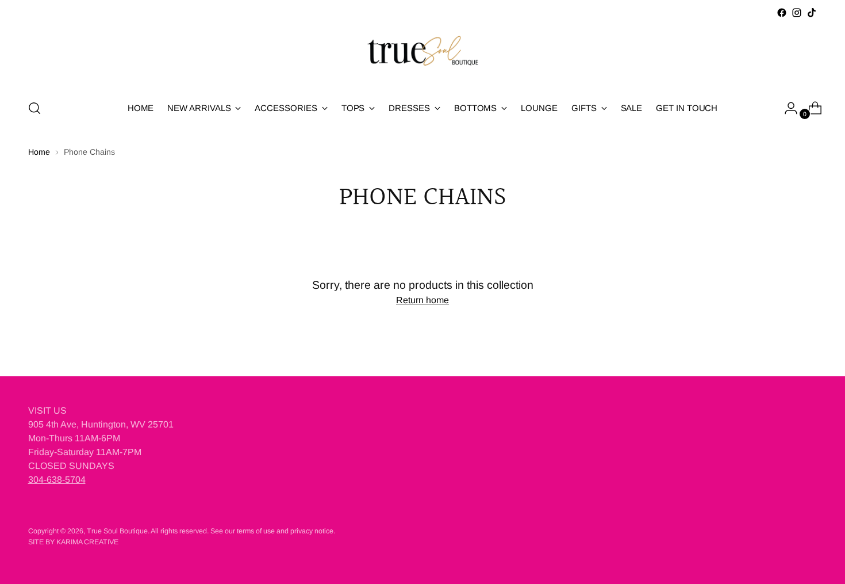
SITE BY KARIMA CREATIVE (73, 542)
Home (39, 152)
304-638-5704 (57, 479)
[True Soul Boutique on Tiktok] (811, 12)
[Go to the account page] (786, 108)
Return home (422, 300)
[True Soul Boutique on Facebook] (782, 12)
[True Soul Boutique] (422, 55)
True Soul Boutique (117, 531)
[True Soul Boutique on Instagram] (797, 12)
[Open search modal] (34, 108)
